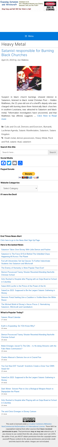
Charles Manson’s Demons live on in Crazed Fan (21, 357)
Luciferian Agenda (9, 130)
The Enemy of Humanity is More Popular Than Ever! (22, 268)
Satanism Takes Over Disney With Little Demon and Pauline (25, 250)
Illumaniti (47, 126)
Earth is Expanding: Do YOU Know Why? (18, 326)
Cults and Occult (12, 126)
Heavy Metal (41, 138)
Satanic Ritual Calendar (10, 317)
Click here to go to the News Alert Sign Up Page (20, 240)
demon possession (25, 138)
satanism (27, 142)
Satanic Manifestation (29, 130)
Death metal (10, 138)
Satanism (44, 130)
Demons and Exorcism (31, 126)
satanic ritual (16, 142)
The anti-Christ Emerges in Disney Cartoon (18, 411)
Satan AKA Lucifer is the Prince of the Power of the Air (23, 286)
